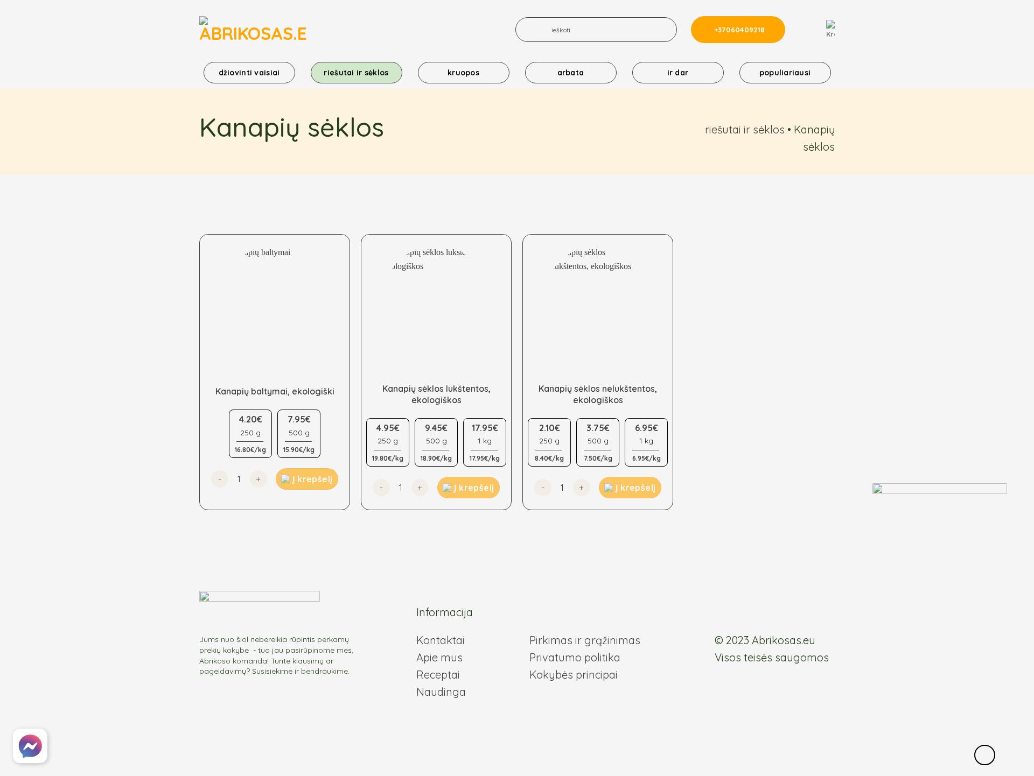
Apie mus (439, 657)
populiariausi (785, 72)
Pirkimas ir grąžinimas (584, 640)
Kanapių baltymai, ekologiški (274, 391)
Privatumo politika (574, 657)
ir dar (678, 72)
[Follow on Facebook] (721, 614)
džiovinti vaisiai (249, 72)
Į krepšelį (312, 479)
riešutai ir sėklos (356, 72)
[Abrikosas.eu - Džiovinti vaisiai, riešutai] (253, 30)
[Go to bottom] (984, 755)
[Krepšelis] (830, 30)
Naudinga (441, 692)
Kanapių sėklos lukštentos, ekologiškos (436, 394)
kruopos (463, 72)
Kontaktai (440, 640)
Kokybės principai (573, 674)
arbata (570, 72)
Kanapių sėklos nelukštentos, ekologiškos (598, 394)
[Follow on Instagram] (734, 614)
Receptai (438, 674)
